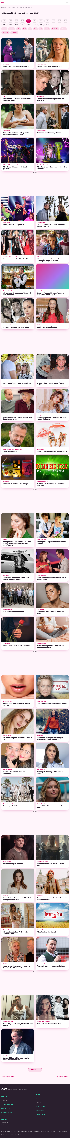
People (4, 1096)
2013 (16, 25)
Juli (40, 29)
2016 (65, 21)
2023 (22, 21)
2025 (10, 21)
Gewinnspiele (42, 1106)
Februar (12, 29)
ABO (2, 1131)
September (55, 29)
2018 (53, 21)
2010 (34, 25)
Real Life (4, 1100)
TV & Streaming (8, 1104)
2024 (16, 21)
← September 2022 (7, 1076)
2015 (4, 25)
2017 (59, 21)
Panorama (40, 1114)
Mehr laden (35, 1070)
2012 (22, 25)
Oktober (63, 29)
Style (38, 1099)
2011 (28, 25)
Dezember (14, 32)
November (5, 32)
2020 (41, 21)
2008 (47, 25)
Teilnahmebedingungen (62, 1131)
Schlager (5, 1108)
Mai (30, 29)
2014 (10, 25)
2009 (41, 25)
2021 (34, 21)
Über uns (53, 1131)
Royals (39, 1095)
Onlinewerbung (45, 1131)
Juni (35, 29)
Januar (4, 29)
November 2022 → (63, 1076)
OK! (3, 2)
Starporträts (7, 1112)
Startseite (3, 8)
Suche (3, 1125)
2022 (28, 21)
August (47, 29)
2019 (47, 21)
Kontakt (30, 1131)
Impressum (24, 1131)
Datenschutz (17, 1131)
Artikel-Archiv (11, 8)
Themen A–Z (4, 1122)
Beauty (39, 1102)
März (18, 29)
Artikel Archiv (8, 1131)
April (24, 29)
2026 (4, 21)
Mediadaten (37, 1131)
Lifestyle (40, 1110)
